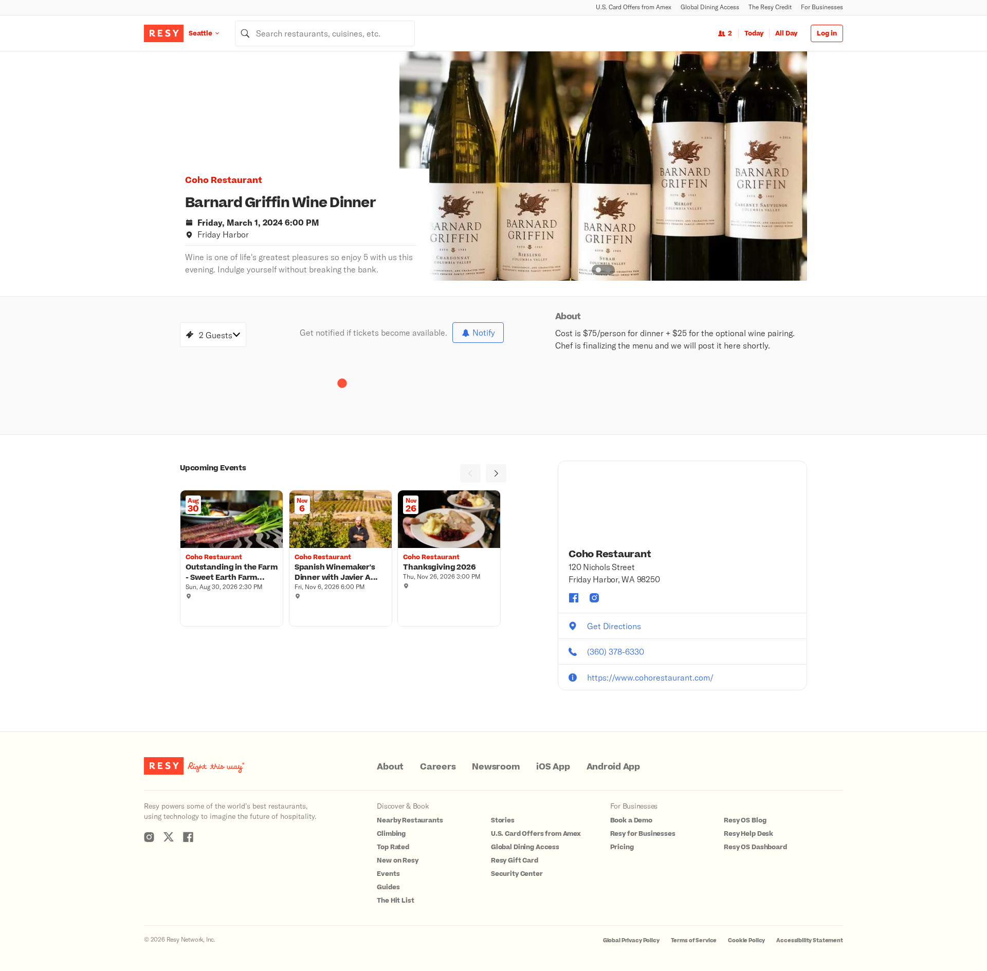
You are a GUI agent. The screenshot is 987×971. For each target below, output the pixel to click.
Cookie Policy (746, 940)
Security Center (517, 873)
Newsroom (496, 767)
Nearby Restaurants (410, 820)
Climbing (391, 833)
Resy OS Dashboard (755, 847)
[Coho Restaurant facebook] (574, 597)
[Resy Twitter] (168, 837)
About (390, 767)
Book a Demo (631, 820)
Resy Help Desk (748, 833)
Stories (503, 820)
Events (388, 873)
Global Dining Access (710, 7)
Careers (437, 767)
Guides (388, 887)
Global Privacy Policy (631, 940)
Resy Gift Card (514, 860)
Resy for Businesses (642, 833)
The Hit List (395, 900)
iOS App (553, 767)
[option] (603, 166)
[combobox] (325, 33)
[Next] (496, 473)
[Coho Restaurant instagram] (594, 597)
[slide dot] (598, 269)
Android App (613, 767)
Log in (827, 33)
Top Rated (393, 847)
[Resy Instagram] (149, 837)
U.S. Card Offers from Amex (633, 7)
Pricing (622, 847)
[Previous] (470, 473)
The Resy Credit (770, 7)
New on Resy (397, 860)
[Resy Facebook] (188, 837)
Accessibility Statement (809, 940)
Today (753, 33)
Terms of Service (694, 940)
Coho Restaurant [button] (223, 180)
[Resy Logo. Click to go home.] (164, 33)
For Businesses (822, 7)
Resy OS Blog (745, 820)
